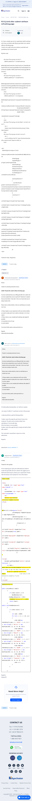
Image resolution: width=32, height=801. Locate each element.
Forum (7, 17)
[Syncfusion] (16, 777)
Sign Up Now (25, 5)
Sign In (24, 11)
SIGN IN (4, 708)
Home (2, 17)
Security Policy (6, 788)
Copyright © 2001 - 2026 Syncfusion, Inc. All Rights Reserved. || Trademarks (16, 795)
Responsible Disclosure (18, 788)
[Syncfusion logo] (7, 10)
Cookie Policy (13, 783)
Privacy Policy (4, 783)
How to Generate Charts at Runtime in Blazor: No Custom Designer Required (12, 5)
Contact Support (16, 700)
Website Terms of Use (25, 783)
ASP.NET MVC (13, 17)
